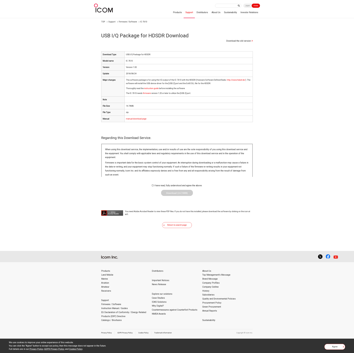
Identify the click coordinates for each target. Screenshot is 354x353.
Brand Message (210, 279)
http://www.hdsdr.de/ (236, 80)
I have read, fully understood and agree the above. (178, 185)
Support (189, 12)
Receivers (106, 291)
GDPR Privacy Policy (125, 333)
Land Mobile (107, 274)
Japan (247, 6)
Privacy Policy (106, 333)
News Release (159, 284)
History (205, 291)
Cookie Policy (143, 333)
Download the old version (238, 41)
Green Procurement (211, 306)
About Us (216, 12)
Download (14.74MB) (177, 193)
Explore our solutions (162, 294)
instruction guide (151, 88)
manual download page (136, 119)
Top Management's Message (216, 274)
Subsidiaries (208, 294)
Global (255, 6)
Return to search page (177, 225)
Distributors (202, 12)
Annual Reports (209, 310)
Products (177, 12)
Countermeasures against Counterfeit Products (174, 309)
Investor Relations (249, 12)
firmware (147, 93)
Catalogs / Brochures (111, 320)
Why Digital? (158, 305)
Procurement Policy (211, 302)
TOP (103, 22)
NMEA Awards (159, 313)
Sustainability (230, 12)
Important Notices (160, 280)
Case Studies (158, 298)
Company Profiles (211, 283)
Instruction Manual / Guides (114, 308)
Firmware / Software (128, 22)
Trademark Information (163, 333)
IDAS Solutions (159, 302)
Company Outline (210, 287)
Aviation (105, 283)
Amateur (105, 287)
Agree (335, 347)
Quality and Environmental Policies (219, 298)
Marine (104, 279)
